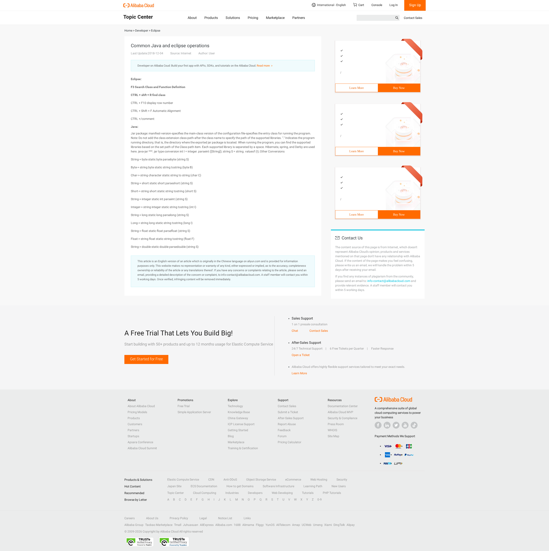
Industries (232, 493)
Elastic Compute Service (183, 479)
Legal (203, 518)
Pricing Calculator (289, 442)
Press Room (336, 424)
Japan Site (174, 486)
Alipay (351, 525)
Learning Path (312, 486)
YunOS (269, 525)
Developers (255, 493)
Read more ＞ (265, 65)
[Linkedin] (387, 425)
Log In (393, 5)
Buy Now (399, 88)
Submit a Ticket (288, 412)
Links (247, 518)
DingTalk (339, 525)
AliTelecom (283, 525)
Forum (282, 436)
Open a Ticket (301, 355)
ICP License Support (241, 424)
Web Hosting (318, 479)
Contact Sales (413, 18)
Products (211, 18)
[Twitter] (396, 425)
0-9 (319, 499)
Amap (296, 525)
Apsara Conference (140, 442)
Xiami (328, 525)
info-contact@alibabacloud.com (388, 281)
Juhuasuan (190, 525)
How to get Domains (239, 486)
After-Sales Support (291, 418)
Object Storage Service (261, 479)
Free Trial (184, 406)
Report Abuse (287, 424)
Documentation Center (343, 406)
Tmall (177, 525)
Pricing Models (137, 412)
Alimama (248, 525)
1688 (237, 525)
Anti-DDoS (230, 479)
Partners (298, 18)
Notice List (225, 518)
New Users (339, 486)
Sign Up (415, 5)
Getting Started (238, 430)
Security (341, 479)
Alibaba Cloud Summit (142, 448)
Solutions (233, 18)
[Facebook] (378, 425)
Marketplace (275, 18)
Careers (129, 518)
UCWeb (306, 525)
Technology (235, 406)
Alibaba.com (223, 525)
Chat (295, 330)
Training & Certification (243, 448)
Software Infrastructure (278, 486)
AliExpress (207, 525)
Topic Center (175, 493)
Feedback (284, 430)
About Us (152, 518)
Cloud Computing (204, 493)
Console (376, 5)
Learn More (356, 88)
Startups (133, 436)
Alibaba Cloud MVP (340, 412)
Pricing (253, 18)
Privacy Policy (179, 518)
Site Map (333, 436)
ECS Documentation (204, 486)
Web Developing (282, 493)
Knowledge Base (239, 412)
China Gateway (238, 418)
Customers (135, 424)
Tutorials (308, 493)
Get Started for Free (146, 359)
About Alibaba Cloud (141, 406)
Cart (361, 5)
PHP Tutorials (332, 493)
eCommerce (293, 479)
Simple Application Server (194, 412)
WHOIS (332, 430)
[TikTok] (414, 425)
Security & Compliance (342, 418)
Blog (231, 436)
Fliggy (260, 525)
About (192, 18)
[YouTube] (405, 425)
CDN (211, 479)
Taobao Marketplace (158, 525)
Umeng (318, 525)
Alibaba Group (133, 525)
